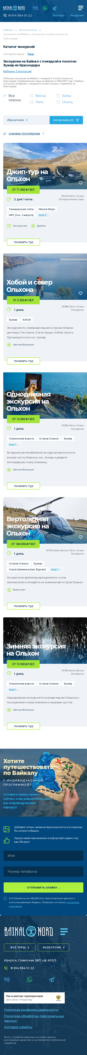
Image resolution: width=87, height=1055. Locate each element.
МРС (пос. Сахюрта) (21, 215)
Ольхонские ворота (21, 438)
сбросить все (15, 120)
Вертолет (19, 589)
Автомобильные (23, 344)
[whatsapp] (45, 8)
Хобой (26, 319)
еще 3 (43, 214)
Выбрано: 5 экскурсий (17, 71)
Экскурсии (77, 15)
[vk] (35, 8)
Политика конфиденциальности (31, 1010)
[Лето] (43, 103)
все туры (18, 947)
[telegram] (54, 8)
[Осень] (70, 103)
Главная (8, 29)
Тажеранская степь (21, 209)
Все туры (58, 15)
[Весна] (43, 97)
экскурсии (52, 947)
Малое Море (47, 209)
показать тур (23, 242)
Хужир (13, 319)
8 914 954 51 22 (20, 15)
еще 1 (12, 444)
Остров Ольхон (49, 438)
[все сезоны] (16, 99)
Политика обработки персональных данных (34, 1018)
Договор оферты (18, 1027)
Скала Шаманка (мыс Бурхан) (27, 569)
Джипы (41, 225)
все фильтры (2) (63, 120)
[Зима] (70, 97)
